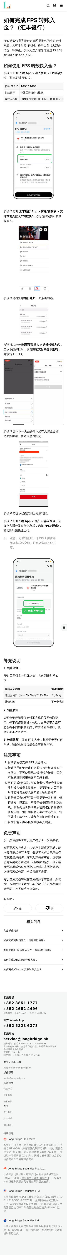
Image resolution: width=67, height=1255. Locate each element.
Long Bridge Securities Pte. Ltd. (26, 1168)
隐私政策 (8, 1101)
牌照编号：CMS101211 (35, 1177)
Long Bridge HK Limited (22, 1138)
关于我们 (8, 1112)
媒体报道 (8, 1118)
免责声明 (8, 1088)
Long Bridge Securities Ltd (23, 1220)
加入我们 (8, 1125)
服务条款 (8, 1095)
